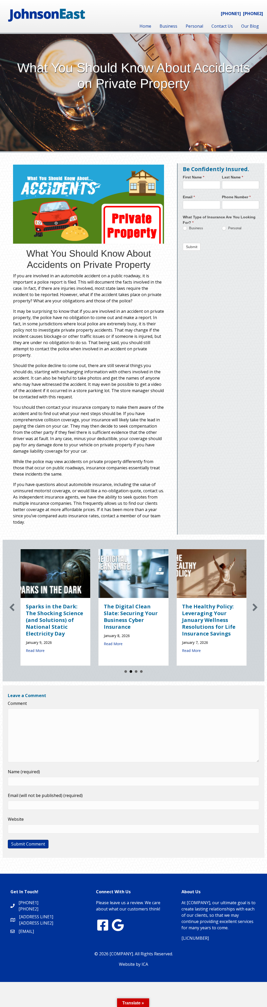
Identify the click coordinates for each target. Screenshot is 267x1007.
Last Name (232, 177)
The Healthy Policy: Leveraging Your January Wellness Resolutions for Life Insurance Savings (208, 620)
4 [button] (141, 671)
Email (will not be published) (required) (45, 795)
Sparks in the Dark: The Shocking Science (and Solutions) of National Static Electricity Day (54, 620)
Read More (35, 650)
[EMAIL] (26, 931)
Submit (191, 247)
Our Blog (250, 26)
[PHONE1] (231, 13)
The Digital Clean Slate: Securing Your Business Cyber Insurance (131, 616)
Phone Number (236, 197)
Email (189, 197)
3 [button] (136, 671)
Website (16, 819)
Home (145, 26)
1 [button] (125, 671)
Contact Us (222, 26)
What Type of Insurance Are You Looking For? (219, 220)
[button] (12, 607)
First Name (193, 177)
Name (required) (24, 772)
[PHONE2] (253, 13)
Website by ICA (133, 964)
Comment (17, 703)
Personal (194, 26)
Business (168, 26)
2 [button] (131, 671)
